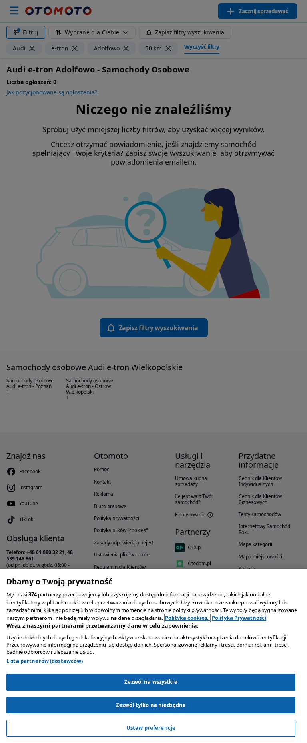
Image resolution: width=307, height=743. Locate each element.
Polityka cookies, (187, 617)
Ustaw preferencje (150, 727)
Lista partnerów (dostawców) (44, 661)
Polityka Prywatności (239, 617)
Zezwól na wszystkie (150, 681)
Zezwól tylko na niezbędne (151, 705)
